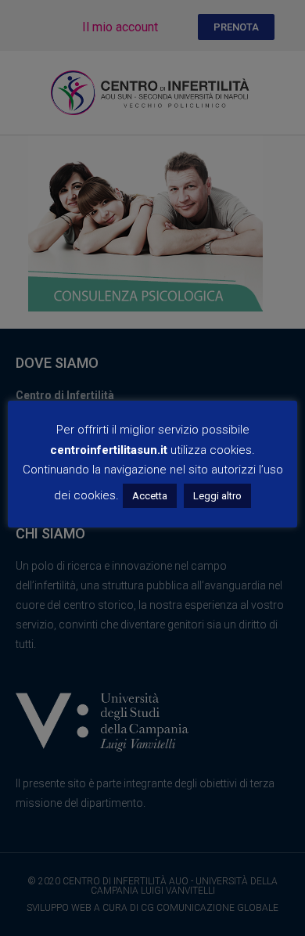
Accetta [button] (149, 496)
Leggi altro (217, 496)
